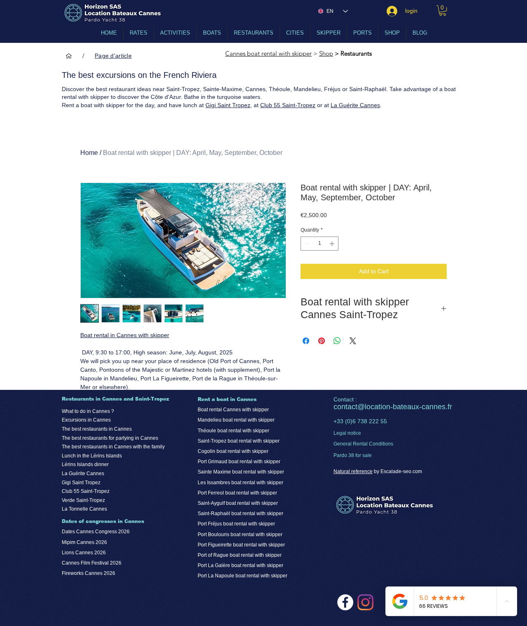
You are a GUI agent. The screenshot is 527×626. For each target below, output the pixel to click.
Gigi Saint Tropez (227, 105)
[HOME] (69, 56)
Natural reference (353, 471)
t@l (360, 407)
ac (351, 407)
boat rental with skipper (256, 534)
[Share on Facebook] (306, 341)
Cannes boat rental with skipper (268, 53)
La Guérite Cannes (355, 105)
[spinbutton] (319, 243)
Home (89, 152)
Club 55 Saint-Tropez (287, 105)
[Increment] (332, 243)
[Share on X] (353, 341)
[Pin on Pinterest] (321, 341)
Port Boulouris (214, 534)
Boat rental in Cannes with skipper (124, 335)
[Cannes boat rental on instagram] (365, 602)
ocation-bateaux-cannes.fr (409, 407)
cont (340, 407)
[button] (442, 10)
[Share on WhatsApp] (337, 341)
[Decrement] (306, 243)
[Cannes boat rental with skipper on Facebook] (345, 602)
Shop (326, 53)
